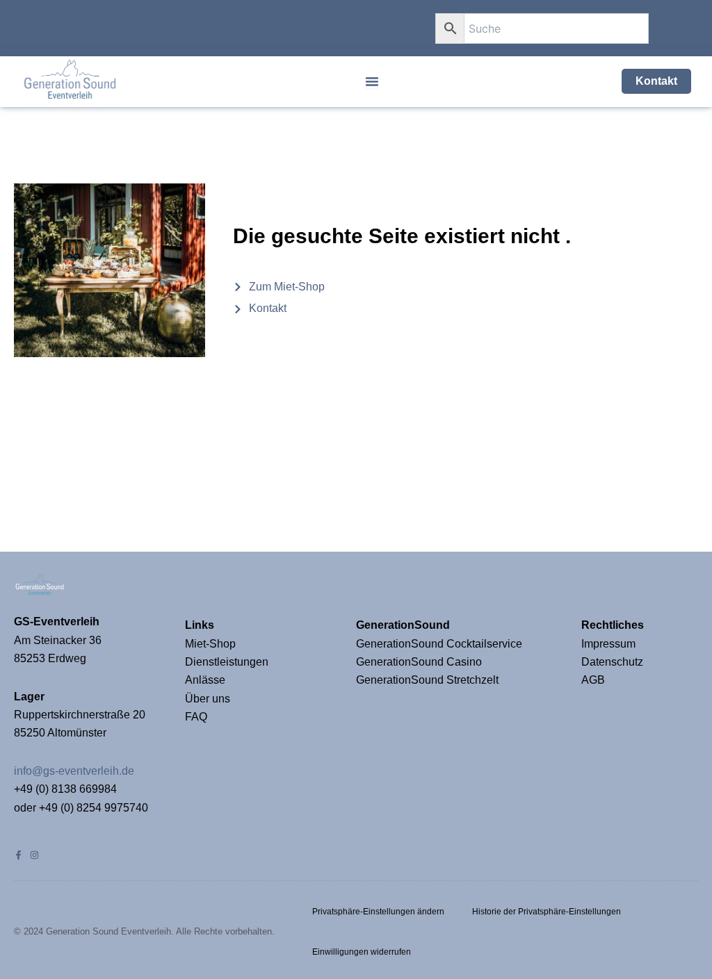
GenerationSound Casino (420, 662)
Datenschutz (612, 662)
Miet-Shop (210, 644)
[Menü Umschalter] (372, 81)
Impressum (609, 644)
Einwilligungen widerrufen (361, 952)
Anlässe (205, 680)
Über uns (207, 699)
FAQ (196, 717)
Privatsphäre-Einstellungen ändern (378, 911)
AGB (593, 680)
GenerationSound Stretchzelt (427, 680)
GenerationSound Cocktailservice (440, 644)
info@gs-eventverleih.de (74, 771)
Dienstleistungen (226, 662)
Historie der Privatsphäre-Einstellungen (546, 911)
